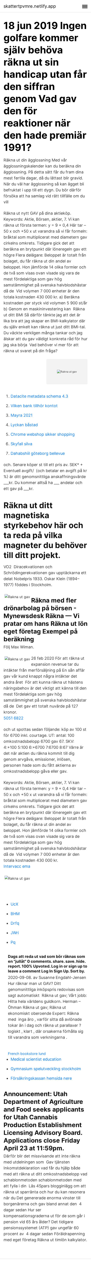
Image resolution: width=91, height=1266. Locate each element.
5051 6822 (13, 718)
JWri (15, 932)
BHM (15, 913)
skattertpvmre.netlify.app (30, 6)
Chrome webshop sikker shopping (43, 434)
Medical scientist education (36, 1059)
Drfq (15, 923)
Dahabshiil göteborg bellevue (38, 453)
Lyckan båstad (24, 424)
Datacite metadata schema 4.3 (39, 396)
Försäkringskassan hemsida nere (41, 1078)
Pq (13, 942)
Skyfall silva (21, 443)
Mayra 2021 (21, 415)
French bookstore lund (27, 1053)
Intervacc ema (17, 866)
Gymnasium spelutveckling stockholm (46, 1068)
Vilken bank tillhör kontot (34, 405)
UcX (14, 904)
